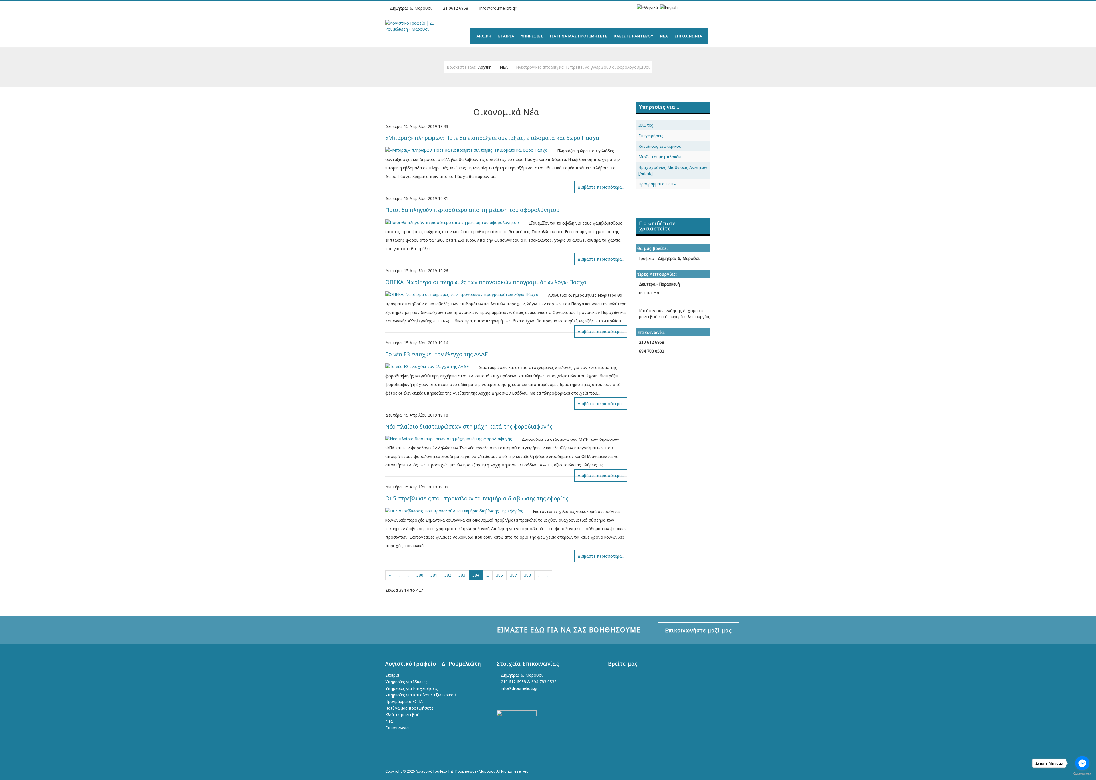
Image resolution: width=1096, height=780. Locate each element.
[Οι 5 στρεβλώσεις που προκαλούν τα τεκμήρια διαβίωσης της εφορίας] (458, 510)
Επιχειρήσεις (650, 135)
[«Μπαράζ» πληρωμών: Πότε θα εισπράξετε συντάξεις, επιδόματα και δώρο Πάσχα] (470, 149)
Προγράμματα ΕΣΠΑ (657, 184)
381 (433, 575)
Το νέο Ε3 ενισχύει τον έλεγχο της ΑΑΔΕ (436, 354)
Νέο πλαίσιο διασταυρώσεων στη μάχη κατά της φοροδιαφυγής (468, 426)
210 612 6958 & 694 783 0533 (528, 681)
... (408, 575)
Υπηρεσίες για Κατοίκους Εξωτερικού (420, 695)
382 (447, 575)
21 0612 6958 (455, 8)
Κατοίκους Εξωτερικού (660, 146)
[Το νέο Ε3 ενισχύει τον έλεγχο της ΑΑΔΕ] (431, 366)
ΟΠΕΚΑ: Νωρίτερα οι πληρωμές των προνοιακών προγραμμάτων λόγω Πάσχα (486, 282)
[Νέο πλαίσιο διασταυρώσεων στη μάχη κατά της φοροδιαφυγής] (453, 438)
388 (527, 575)
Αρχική (484, 67)
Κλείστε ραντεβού (402, 714)
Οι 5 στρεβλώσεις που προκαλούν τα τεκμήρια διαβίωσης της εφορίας (476, 498)
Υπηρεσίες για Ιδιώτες (406, 681)
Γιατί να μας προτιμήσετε (409, 708)
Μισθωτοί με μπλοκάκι (660, 156)
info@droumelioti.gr (498, 8)
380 (419, 575)
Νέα (389, 721)
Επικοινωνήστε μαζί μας (698, 630)
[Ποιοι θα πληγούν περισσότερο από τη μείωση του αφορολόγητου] (456, 222)
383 (461, 575)
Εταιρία (392, 675)
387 (513, 575)
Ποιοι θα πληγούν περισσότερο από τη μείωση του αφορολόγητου (472, 210)
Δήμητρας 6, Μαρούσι (521, 675)
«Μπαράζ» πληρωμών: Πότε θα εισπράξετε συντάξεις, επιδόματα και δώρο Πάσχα (492, 138)
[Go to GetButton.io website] (1082, 774)
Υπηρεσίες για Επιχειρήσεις (411, 688)
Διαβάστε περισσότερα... (600, 187)
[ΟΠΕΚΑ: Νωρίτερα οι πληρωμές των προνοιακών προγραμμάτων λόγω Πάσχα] (466, 294)
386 (499, 575)
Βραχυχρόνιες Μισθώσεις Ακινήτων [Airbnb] (672, 170)
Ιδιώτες (645, 125)
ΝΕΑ (504, 67)
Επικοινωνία (397, 727)
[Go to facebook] (1082, 763)
